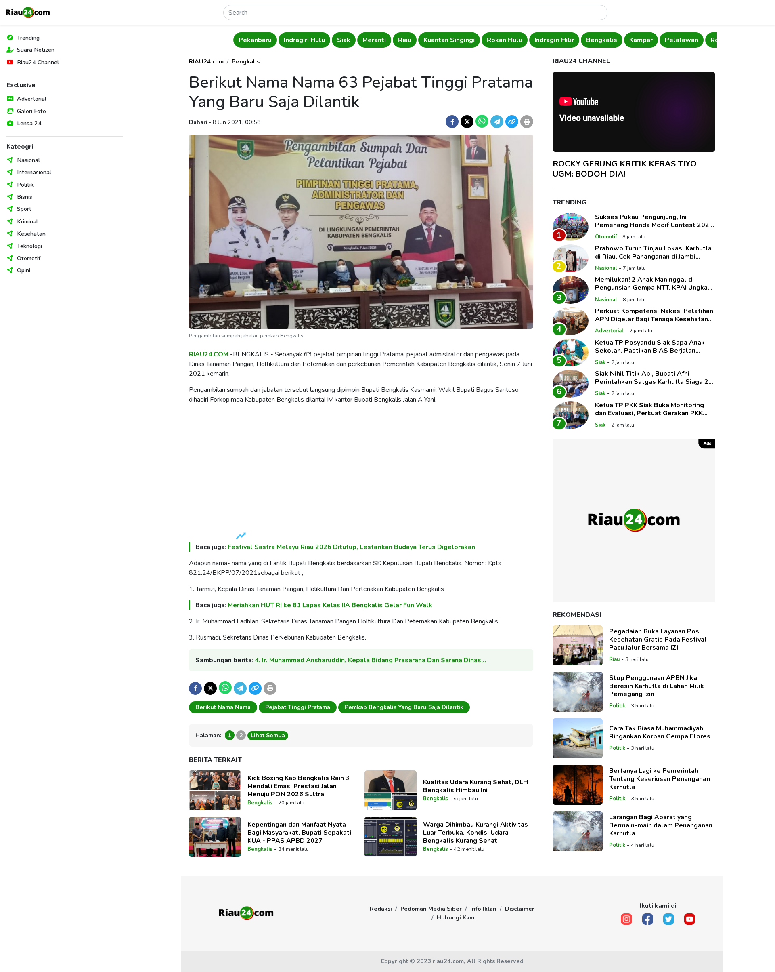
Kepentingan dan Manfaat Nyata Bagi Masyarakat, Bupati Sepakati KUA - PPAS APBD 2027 (299, 833)
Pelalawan (635, 40)
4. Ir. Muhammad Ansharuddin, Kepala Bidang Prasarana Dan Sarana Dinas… (370, 660)
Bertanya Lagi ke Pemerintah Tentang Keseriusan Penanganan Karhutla (659, 779)
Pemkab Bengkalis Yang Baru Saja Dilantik (404, 707)
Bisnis (24, 197)
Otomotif (28, 258)
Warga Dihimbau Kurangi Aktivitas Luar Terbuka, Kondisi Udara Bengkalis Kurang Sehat (475, 833)
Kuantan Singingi (403, 40)
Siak (297, 40)
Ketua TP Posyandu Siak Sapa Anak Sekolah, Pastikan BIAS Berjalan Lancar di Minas (650, 347)
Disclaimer (519, 909)
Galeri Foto (31, 111)
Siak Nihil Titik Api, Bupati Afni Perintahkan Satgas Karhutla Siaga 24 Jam (653, 378)
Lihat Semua (268, 735)
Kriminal (27, 221)
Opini (23, 270)
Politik (25, 185)
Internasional (34, 172)
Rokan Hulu (458, 40)
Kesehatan (31, 233)
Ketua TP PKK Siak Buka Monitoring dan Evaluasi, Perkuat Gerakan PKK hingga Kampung (649, 409)
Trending (28, 38)
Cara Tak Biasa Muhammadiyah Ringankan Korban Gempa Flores (659, 732)
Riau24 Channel (38, 62)
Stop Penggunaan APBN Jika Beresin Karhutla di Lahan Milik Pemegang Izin (656, 686)
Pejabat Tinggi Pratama (297, 707)
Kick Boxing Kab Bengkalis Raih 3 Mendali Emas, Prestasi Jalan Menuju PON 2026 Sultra (298, 786)
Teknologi (29, 246)
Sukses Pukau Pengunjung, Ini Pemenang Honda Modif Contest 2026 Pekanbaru (654, 221)
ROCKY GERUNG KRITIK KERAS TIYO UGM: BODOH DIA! (625, 169)
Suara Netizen (35, 50)
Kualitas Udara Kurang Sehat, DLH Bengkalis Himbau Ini (475, 786)
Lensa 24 (29, 123)
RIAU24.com (206, 61)
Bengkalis (555, 40)
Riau (358, 40)
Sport (24, 209)
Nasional (28, 160)
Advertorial (31, 99)
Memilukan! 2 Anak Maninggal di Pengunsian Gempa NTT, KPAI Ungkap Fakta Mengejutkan (653, 284)
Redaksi (381, 909)
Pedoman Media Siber (431, 909)
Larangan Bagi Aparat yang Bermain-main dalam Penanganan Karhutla (660, 825)
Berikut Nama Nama (223, 707)
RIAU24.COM (208, 354)
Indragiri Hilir (508, 40)
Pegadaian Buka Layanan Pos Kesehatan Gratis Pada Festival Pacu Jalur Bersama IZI (658, 639)
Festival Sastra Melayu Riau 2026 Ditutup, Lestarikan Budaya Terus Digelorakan (351, 547)
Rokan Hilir (681, 40)
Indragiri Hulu (258, 40)
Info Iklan (483, 909)
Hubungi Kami (456, 917)
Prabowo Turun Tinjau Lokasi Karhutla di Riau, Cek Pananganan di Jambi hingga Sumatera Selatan (653, 252)
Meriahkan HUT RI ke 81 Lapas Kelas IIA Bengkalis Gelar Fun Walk (330, 605)
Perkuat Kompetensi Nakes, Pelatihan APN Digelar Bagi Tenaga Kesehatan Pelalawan (654, 315)
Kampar (595, 40)
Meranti (328, 40)
